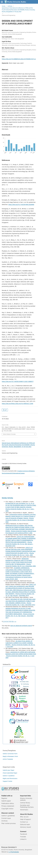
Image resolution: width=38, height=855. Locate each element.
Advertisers (24, 810)
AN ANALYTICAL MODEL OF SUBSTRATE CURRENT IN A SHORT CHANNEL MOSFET (19, 643)
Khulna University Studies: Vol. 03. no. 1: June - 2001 (20, 554)
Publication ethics (7, 803)
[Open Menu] (2, 2)
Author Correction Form (10, 753)
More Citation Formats (9, 434)
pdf (5, 410)
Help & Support (25, 819)
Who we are (24, 817)
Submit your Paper (8, 770)
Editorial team (25, 824)
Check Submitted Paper (10, 773)
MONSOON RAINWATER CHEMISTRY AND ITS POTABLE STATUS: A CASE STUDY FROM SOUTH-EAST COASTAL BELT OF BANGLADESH (19, 561)
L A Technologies (14, 852)
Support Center (7, 781)
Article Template (8, 759)
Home (3, 6)
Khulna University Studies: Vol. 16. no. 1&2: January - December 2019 (20, 594)
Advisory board (25, 827)
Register (4, 798)
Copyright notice (7, 808)
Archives (10, 6)
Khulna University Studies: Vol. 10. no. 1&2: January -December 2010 (19, 544)
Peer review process (8, 823)
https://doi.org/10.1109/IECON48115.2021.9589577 (17, 381)
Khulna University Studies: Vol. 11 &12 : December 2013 (20, 604)
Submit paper (6, 801)
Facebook (23, 834)
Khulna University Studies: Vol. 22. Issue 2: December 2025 (20, 520)
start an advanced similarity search (21, 625)
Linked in (23, 839)
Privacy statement (7, 806)
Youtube (23, 837)
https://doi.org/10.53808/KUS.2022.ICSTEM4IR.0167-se (19, 59)
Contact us (24, 822)
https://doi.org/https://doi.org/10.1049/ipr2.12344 (17, 403)
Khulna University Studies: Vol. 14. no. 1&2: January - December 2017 (20, 615)
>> (15, 621)
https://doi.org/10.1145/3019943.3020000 (21, 204)
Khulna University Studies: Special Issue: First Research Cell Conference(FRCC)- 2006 (21, 532)
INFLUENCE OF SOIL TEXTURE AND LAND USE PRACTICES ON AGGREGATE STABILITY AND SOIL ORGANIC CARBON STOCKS (20, 601)
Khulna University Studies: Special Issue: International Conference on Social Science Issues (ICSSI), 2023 (19, 577)
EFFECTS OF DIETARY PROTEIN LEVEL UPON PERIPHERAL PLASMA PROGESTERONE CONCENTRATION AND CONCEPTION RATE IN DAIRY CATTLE (21, 550)
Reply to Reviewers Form (10, 756)
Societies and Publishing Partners (27, 806)
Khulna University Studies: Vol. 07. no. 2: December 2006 (21, 565)
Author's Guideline (8, 776)
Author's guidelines (8, 816)
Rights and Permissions (10, 778)
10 (12, 621)
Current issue (6, 818)
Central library (25, 803)
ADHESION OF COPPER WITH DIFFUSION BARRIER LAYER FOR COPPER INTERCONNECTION (21, 653)
